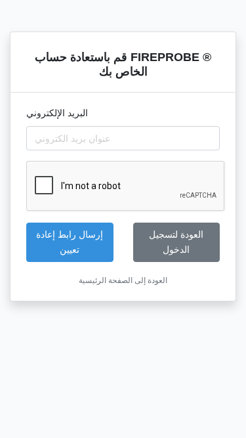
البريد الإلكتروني (57, 113)
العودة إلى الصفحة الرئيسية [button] (123, 280)
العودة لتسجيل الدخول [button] (176, 242)
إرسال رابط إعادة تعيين (69, 242)
